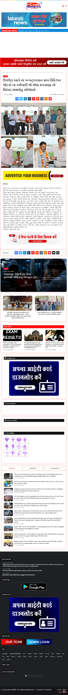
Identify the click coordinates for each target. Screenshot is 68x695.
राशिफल (41, 656)
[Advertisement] (34, 45)
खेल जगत (47, 653)
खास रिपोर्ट (41, 653)
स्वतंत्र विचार (59, 656)
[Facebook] (17, 98)
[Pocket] (50, 98)
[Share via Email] (53, 252)
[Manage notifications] (64, 691)
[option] (33, 275)
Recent (12, 467)
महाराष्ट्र (30, 656)
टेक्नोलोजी (58, 653)
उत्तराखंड (35, 653)
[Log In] (63, 6)
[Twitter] (21, 98)
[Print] (57, 252)
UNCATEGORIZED (15, 653)
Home (6, 72)
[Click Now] (34, 19)
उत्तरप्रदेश (29, 653)
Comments (55, 467)
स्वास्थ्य (3, 659)
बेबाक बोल (13, 656)
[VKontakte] (42, 98)
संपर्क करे (64, 689)
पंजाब (3, 656)
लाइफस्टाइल (52, 656)
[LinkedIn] (25, 98)
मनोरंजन (24, 656)
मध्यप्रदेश (19, 656)
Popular (33, 467)
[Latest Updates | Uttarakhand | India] (34, 5)
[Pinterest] (33, 98)
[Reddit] (37, 98)
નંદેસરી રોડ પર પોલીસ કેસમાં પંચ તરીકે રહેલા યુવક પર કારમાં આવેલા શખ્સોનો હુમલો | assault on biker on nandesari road (54, 345)
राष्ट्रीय (46, 656)
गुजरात (11, 72)
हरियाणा (8, 659)
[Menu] (66, 6)
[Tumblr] (29, 98)
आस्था (24, 653)
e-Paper (5, 653)
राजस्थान (35, 656)
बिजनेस (7, 656)
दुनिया (63, 653)
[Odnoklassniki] (46, 98)
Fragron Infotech (44, 689)
